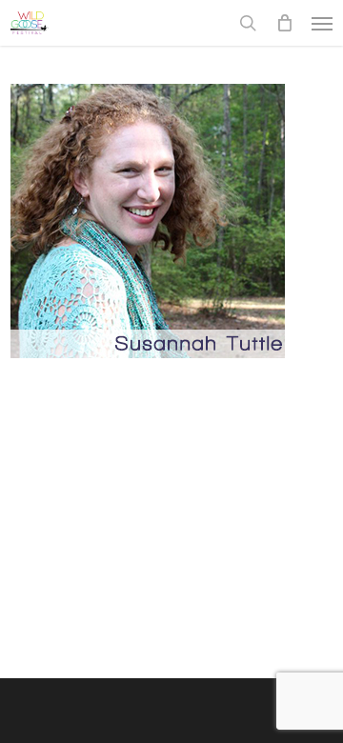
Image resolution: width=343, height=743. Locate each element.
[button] (322, 22)
